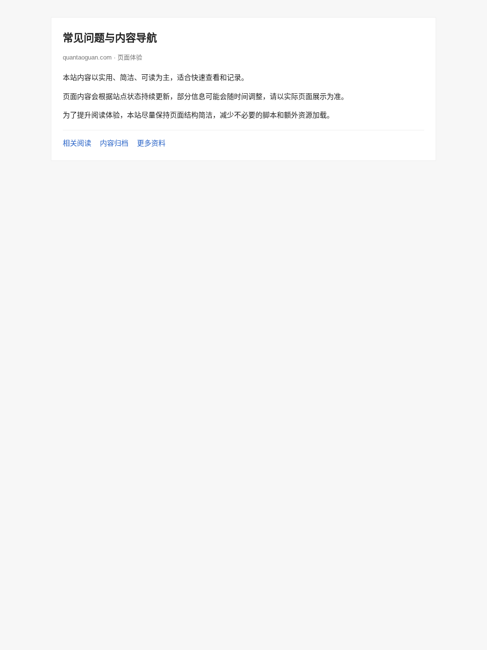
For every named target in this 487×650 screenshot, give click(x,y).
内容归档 (114, 143)
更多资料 (151, 143)
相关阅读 (77, 143)
